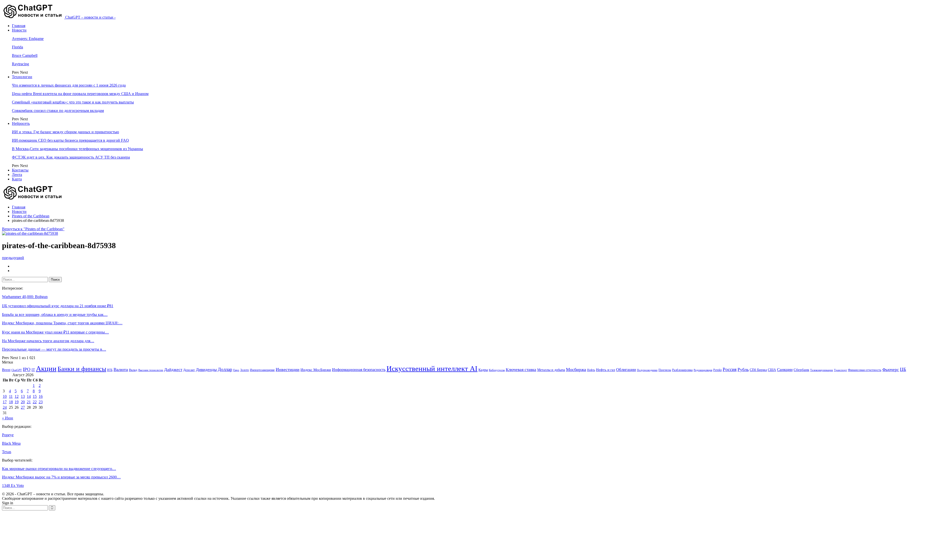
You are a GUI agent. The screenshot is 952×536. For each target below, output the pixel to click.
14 (29, 396)
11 (11, 396)
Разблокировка (682, 370)
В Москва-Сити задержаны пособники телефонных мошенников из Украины (77, 149)
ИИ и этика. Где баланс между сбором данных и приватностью (65, 132)
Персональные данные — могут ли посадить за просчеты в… (54, 349)
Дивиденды (206, 369)
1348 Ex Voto (13, 485)
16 (41, 396)
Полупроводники (647, 369)
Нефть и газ (605, 370)
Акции (46, 368)
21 (29, 402)
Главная (18, 26)
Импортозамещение (262, 370)
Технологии (22, 77)
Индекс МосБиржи (315, 370)
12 (17, 396)
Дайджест (173, 369)
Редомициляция (703, 369)
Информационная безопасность (359, 370)
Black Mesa (11, 443)
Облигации (626, 369)
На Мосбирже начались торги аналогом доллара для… (48, 341)
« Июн (7, 418)
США (772, 370)
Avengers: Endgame (28, 38)
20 (23, 402)
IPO (26, 369)
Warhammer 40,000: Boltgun (25, 297)
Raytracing (20, 64)
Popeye (8, 435)
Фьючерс (890, 369)
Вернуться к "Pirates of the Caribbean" (33, 229)
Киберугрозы (497, 369)
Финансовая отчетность (864, 370)
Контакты (20, 170)
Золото (244, 370)
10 (5, 396)
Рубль (743, 369)
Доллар (225, 369)
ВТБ (110, 370)
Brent (6, 370)
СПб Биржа (758, 370)
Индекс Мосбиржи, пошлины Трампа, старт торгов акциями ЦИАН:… (62, 323)
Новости (19, 30)
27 (23, 407)
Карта (17, 179)
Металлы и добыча (551, 370)
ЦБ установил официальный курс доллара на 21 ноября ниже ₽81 (57, 306)
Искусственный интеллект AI (432, 368)
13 (23, 396)
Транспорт (840, 370)
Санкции (785, 369)
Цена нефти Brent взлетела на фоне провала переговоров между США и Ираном (80, 94)
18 (11, 402)
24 (5, 407)
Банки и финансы (82, 368)
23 (41, 402)
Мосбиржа (576, 369)
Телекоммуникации (821, 370)
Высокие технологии (150, 370)
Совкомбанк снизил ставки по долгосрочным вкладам (58, 110)
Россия (730, 369)
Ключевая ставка (521, 369)
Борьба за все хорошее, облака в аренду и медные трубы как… (55, 314)
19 (17, 402)
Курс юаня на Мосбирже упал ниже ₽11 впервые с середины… (55, 332)
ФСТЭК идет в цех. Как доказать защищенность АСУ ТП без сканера (71, 157)
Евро (236, 370)
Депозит (189, 370)
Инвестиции (287, 369)
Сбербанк (801, 370)
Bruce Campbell (24, 55)
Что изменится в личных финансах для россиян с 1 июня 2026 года (69, 85)
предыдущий (13, 258)
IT (33, 370)
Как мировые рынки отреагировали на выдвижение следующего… (59, 469)
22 (35, 402)
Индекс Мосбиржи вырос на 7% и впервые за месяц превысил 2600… (61, 477)
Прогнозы (664, 370)
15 (35, 396)
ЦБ (903, 369)
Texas (6, 452)
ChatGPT (16, 370)
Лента (17, 174)
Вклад (133, 370)
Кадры (483, 370)
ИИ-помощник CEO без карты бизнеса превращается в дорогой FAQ (70, 140)
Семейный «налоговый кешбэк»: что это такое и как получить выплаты (73, 102)
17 (5, 402)
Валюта (121, 369)
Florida (17, 47)
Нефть (591, 370)
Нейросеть (21, 123)
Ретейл (717, 370)
